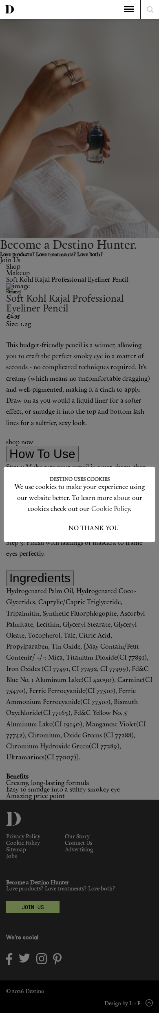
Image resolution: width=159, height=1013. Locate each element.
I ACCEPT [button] (54, 529)
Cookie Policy (110, 509)
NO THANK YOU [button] (93, 529)
